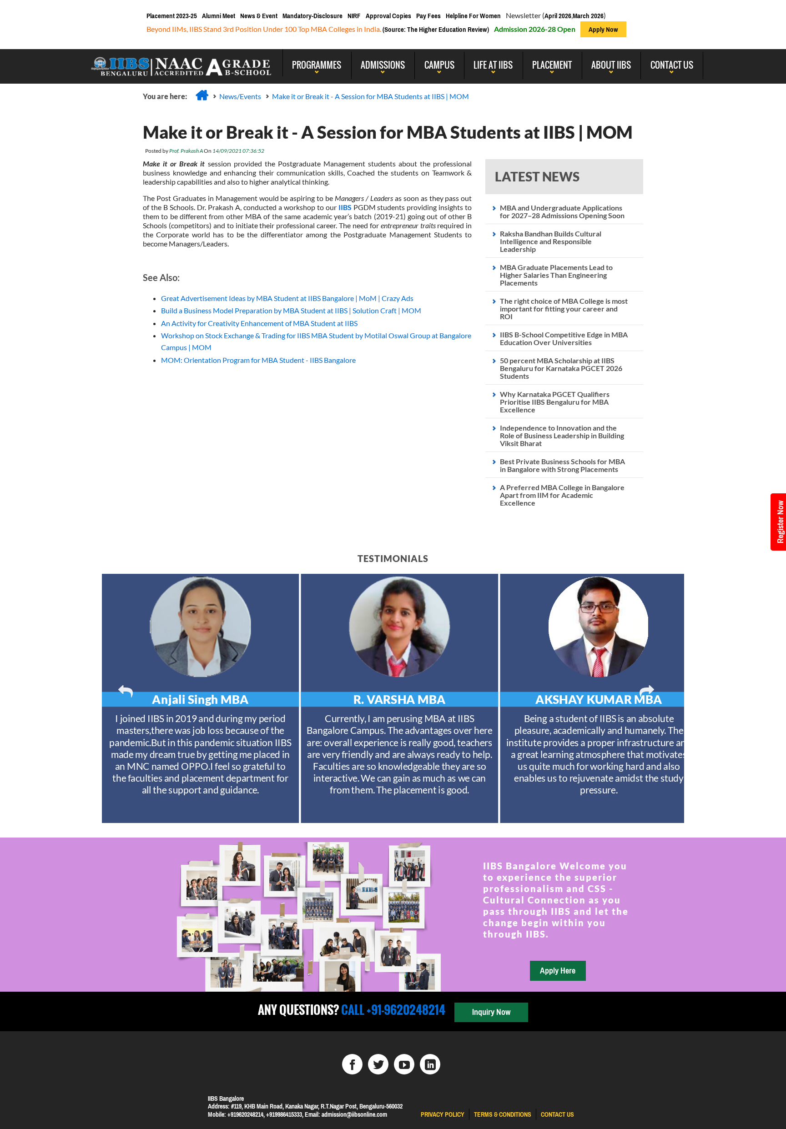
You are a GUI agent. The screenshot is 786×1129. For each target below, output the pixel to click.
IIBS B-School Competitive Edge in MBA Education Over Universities (564, 338)
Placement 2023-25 (171, 16)
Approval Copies (388, 16)
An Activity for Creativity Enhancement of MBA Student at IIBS (259, 323)
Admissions (383, 64)
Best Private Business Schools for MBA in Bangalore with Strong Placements (562, 465)
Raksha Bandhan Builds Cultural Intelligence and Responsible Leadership (550, 241)
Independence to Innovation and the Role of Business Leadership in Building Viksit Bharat (562, 435)
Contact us (557, 1114)
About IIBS (611, 64)
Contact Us (671, 64)
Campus (439, 64)
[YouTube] (404, 1064)
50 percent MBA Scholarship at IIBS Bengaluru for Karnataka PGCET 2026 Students (561, 368)
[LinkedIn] (430, 1064)
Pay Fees (428, 16)
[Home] (202, 95)
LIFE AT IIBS (493, 64)
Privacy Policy (442, 1114)
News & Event (258, 16)
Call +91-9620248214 (392, 1010)
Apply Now (603, 29)
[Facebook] (352, 1064)
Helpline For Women (473, 16)
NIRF (354, 16)
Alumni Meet (218, 16)
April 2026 (557, 16)
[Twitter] (378, 1064)
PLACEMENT (552, 64)
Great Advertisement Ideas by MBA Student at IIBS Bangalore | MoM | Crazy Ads (287, 298)
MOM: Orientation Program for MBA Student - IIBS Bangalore (258, 360)
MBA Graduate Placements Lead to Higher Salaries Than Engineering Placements (556, 275)
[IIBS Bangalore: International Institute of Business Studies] (181, 62)
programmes (316, 64)
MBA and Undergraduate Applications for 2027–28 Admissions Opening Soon (562, 211)
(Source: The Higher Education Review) (435, 29)
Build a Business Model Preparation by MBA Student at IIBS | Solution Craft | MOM (291, 310)
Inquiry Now (491, 1012)
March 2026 (588, 16)
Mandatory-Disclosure (312, 16)
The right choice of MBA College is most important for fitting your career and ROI (564, 308)
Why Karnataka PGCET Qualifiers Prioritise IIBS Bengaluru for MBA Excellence (555, 402)
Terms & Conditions (502, 1114)
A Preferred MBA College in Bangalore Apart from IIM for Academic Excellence (562, 495)
